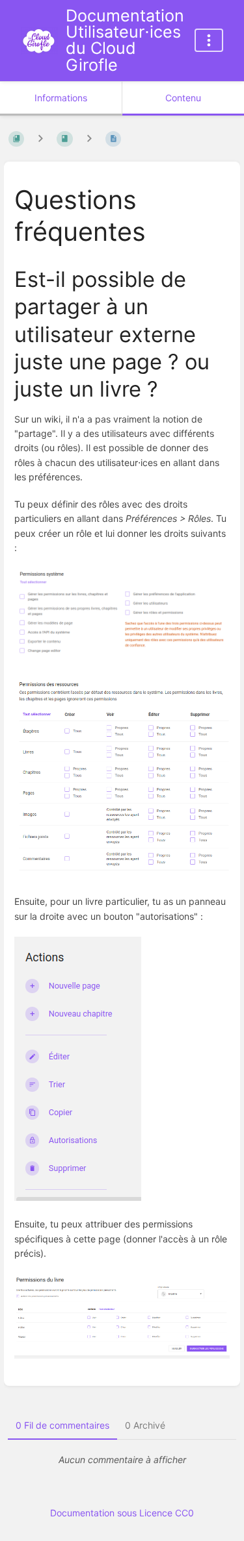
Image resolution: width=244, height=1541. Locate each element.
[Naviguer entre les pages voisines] (89, 139)
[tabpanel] (122, 1460)
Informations (60, 97)
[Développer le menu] (209, 40)
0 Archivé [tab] (145, 1425)
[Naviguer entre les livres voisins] (40, 139)
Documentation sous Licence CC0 (122, 1512)
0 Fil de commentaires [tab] (62, 1425)
